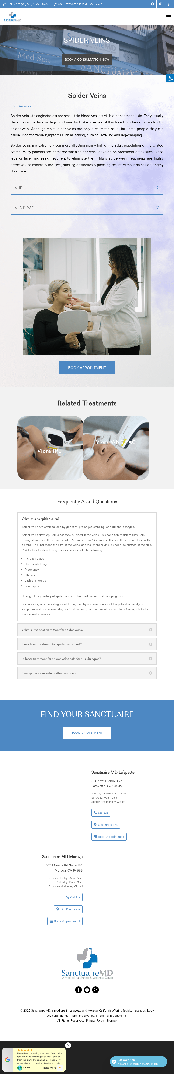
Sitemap (111, 1020)
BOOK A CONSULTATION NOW (87, 59)
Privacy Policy (95, 1020)
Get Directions (108, 824)
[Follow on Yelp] (95, 989)
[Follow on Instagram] (87, 989)
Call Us (103, 812)
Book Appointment (87, 367)
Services (24, 106)
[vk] (169, 4)
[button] (170, 78)
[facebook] (152, 4)
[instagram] (160, 4)
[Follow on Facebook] (78, 989)
